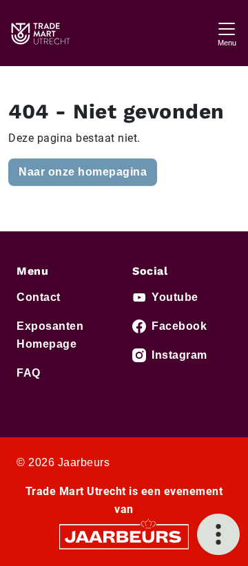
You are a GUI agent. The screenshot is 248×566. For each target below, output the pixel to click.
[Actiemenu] (218, 534)
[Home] (40, 33)
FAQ (29, 373)
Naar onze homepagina (83, 172)
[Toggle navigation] (227, 33)
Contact (39, 297)
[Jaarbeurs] (124, 536)
